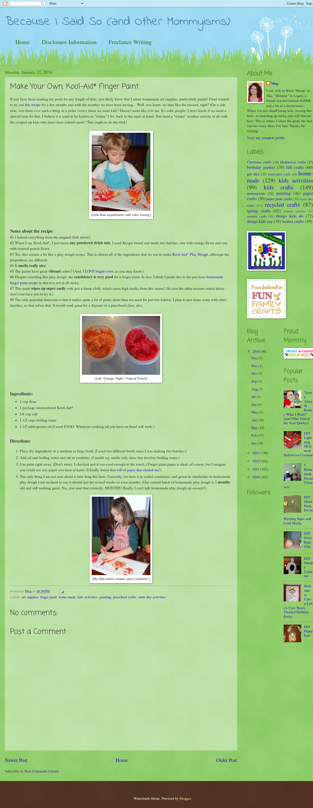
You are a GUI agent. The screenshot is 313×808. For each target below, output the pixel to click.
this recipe (33, 104)
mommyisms (256, 193)
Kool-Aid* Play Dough (190, 254)
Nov (254, 365)
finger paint (48, 596)
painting (105, 596)
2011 (256, 469)
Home (22, 42)
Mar (254, 427)
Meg (274, 83)
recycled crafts (282, 204)
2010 (256, 476)
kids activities (88, 596)
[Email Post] (61, 591)
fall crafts (295, 167)
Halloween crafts (293, 161)
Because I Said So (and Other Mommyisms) (117, 22)
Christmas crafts (259, 161)
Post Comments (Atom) (42, 771)
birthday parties (261, 167)
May (255, 412)
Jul (254, 396)
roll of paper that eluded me (138, 469)
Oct (254, 373)
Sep (254, 381)
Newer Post (16, 760)
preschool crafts (124, 596)
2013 (256, 452)
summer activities (295, 211)
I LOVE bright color (98, 271)
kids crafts (278, 187)
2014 (256, 351)
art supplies (30, 596)
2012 (256, 460)
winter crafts (293, 221)
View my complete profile (266, 137)
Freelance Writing (130, 42)
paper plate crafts (279, 198)
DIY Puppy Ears (308, 631)
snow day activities (152, 596)
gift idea (253, 173)
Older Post (226, 760)
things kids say (260, 221)
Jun (254, 404)
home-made (67, 596)
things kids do (289, 216)
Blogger (185, 798)
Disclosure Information (69, 42)
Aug (254, 388)
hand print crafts (279, 174)
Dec (254, 357)
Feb (254, 435)
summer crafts (257, 216)
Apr (254, 419)
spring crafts (259, 211)
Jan (254, 443)
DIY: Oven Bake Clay (308, 540)
